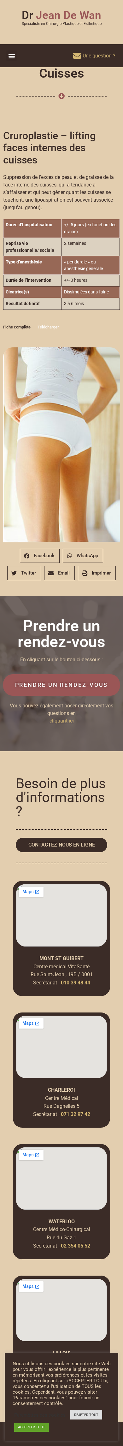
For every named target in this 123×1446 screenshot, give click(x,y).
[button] (11, 55)
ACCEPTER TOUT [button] (31, 1427)
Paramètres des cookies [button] (40, 1415)
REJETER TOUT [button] (86, 1415)
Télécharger (48, 327)
